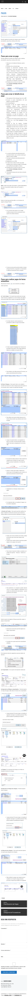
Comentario (4, 928)
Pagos (3, 898)
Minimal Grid (8, 995)
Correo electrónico (6, 950)
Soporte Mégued (12, 16)
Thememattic (18, 995)
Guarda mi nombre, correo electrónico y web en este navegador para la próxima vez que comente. (13, 967)
